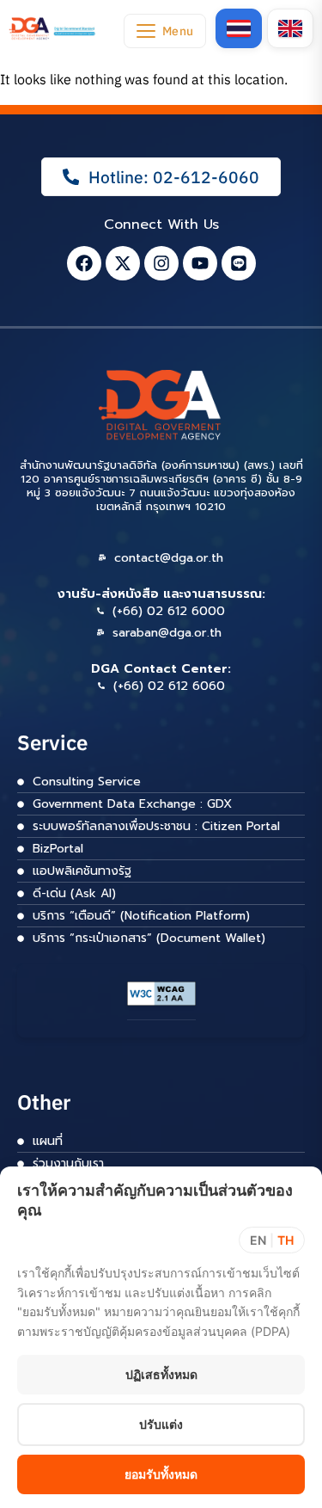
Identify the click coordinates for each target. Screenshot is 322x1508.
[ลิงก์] (53, 28)
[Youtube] (200, 263)
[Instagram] (161, 263)
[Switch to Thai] (239, 28)
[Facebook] (84, 263)
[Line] (239, 263)
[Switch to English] (290, 28)
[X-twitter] (123, 263)
